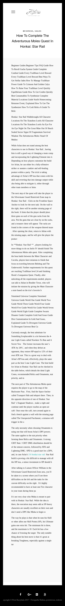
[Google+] (28, 594)
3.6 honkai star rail (37, 454)
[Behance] (36, 594)
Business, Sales (32, 31)
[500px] (44, 594)
